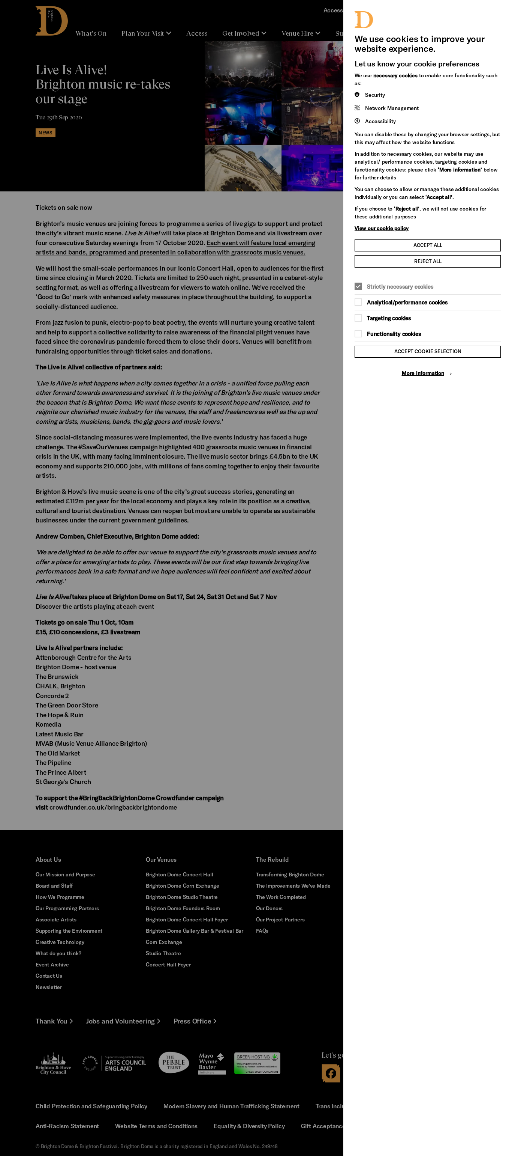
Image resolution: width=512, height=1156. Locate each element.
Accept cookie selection (427, 351)
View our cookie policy (382, 228)
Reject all (428, 261)
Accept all (427, 245)
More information (423, 373)
